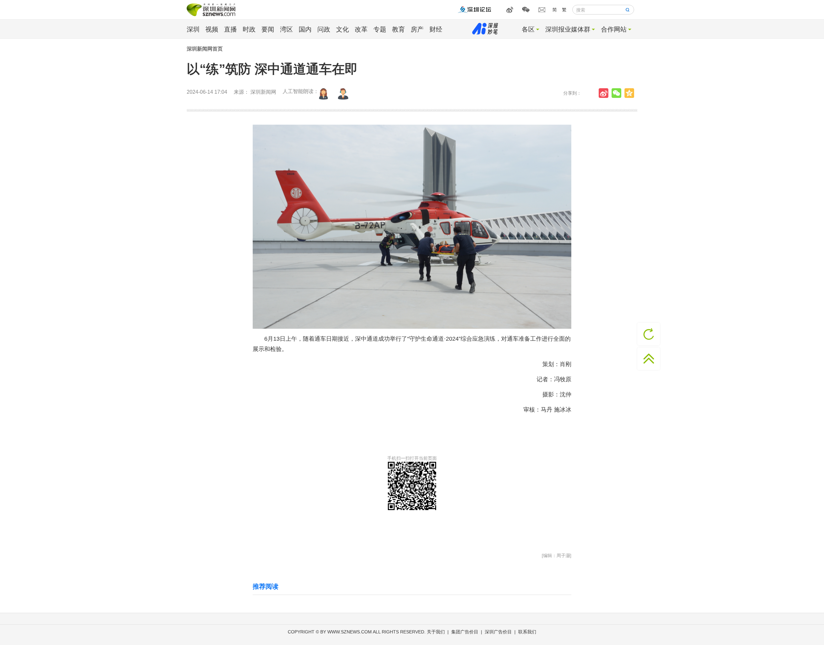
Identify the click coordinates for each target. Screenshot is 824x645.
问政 (323, 29)
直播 (230, 29)
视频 (211, 29)
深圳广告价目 (498, 631)
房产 (417, 29)
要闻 (267, 29)
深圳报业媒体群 (567, 29)
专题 (379, 29)
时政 (249, 29)
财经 (435, 29)
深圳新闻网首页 (205, 49)
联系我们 (527, 631)
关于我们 (436, 631)
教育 (398, 29)
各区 (528, 29)
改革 (361, 29)
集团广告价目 (464, 631)
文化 (342, 29)
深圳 (193, 29)
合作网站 (614, 29)
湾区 (286, 29)
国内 (305, 29)
